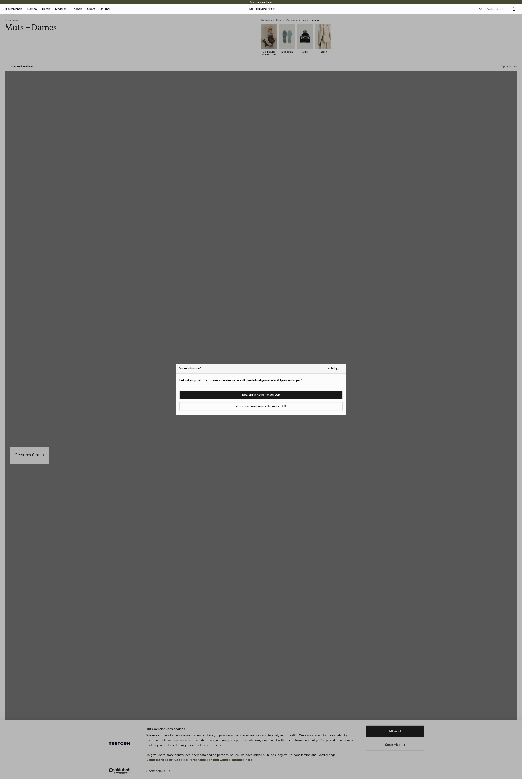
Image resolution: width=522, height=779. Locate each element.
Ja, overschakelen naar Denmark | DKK (261, 406)
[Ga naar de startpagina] (261, 9)
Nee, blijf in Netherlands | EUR (261, 394)
